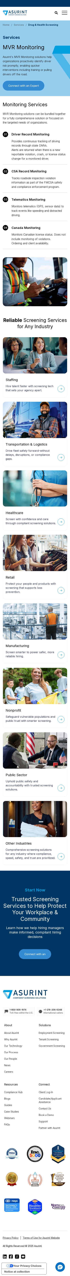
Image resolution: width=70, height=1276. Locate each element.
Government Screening (52, 1045)
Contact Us (45, 1108)
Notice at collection (17, 1271)
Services (19, 24)
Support (43, 1121)
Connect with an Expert (23, 85)
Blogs (7, 1098)
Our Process (11, 1052)
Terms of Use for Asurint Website (41, 1237)
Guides (8, 1105)
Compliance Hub (13, 1092)
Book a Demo (46, 1115)
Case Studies (11, 1111)
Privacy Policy (11, 1237)
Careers (8, 1071)
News (7, 1065)
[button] (60, 1267)
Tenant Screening (49, 1039)
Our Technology (13, 1045)
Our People (10, 1058)
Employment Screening (52, 1032)
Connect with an (35, 954)
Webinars (9, 1118)
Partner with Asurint (49, 1127)
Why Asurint (10, 1039)
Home (6, 24)
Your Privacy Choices (27, 1265)
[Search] (56, 12)
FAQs (7, 1124)
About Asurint (11, 1032)
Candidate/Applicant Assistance (50, 1100)
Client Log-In (46, 1092)
